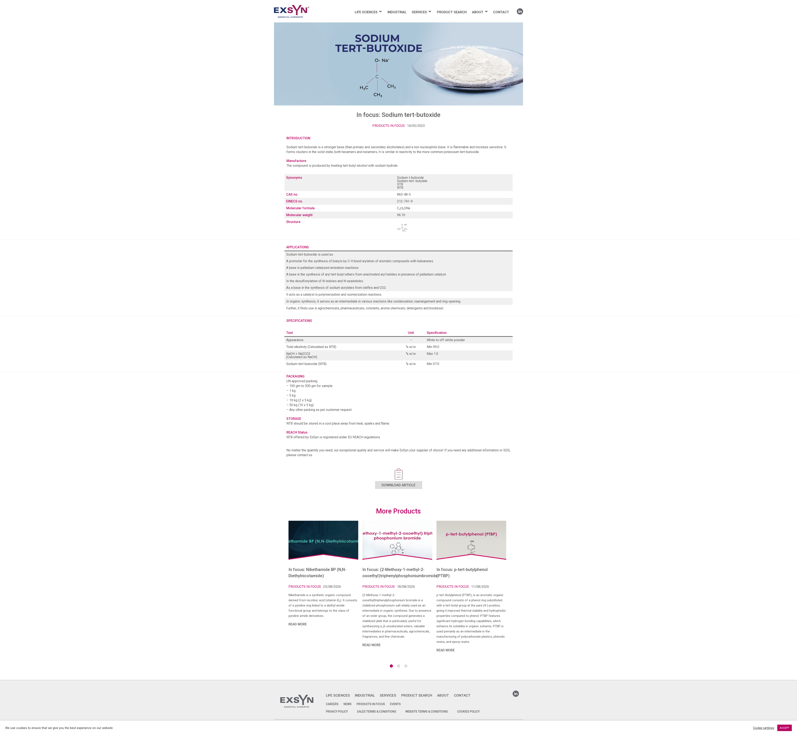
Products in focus (388, 126)
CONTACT (501, 12)
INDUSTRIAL (397, 12)
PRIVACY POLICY (337, 711)
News (347, 704)
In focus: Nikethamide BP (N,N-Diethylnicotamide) (317, 572)
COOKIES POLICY (468, 711)
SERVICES (419, 12)
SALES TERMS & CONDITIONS (376, 711)
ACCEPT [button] (784, 727)
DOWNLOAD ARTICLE (399, 485)
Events (395, 704)
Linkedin (520, 10)
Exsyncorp (301, 4)
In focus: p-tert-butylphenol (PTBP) (462, 572)
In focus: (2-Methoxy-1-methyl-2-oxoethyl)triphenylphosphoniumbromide (397, 572)
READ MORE (297, 624)
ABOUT (477, 12)
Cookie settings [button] (763, 728)
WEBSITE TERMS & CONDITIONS (426, 711)
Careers (332, 704)
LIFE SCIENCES (366, 12)
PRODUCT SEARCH (452, 12)
